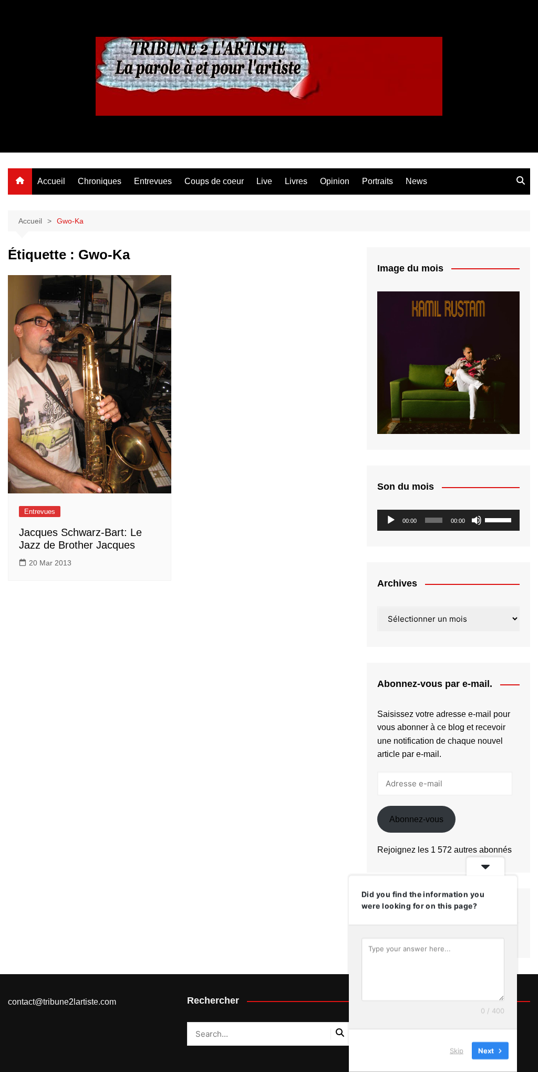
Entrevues (153, 181)
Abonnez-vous (416, 819)
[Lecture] (391, 520)
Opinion (334, 181)
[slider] (499, 519)
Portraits (377, 181)
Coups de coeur (214, 181)
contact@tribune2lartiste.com (62, 1001)
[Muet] (476, 520)
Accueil (51, 181)
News (416, 181)
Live (264, 181)
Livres (296, 181)
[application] (448, 520)
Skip (456, 1050)
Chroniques (99, 181)
